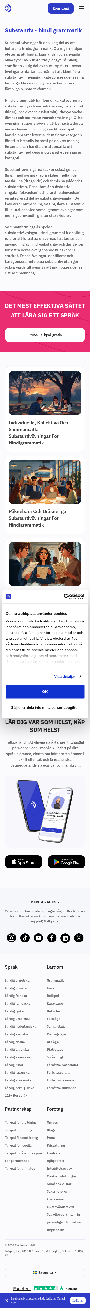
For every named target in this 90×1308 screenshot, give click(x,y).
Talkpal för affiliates (20, 1168)
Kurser (52, 988)
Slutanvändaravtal (60, 1207)
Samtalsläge (56, 1026)
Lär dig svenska (16, 1034)
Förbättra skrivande (61, 1088)
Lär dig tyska (14, 1011)
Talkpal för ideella (18, 1145)
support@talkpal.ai (44, 921)
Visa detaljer (64, 676)
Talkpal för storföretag (21, 1138)
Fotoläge (53, 1019)
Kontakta (54, 1153)
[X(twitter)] (79, 938)
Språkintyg (55, 1057)
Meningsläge (56, 1034)
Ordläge (53, 1042)
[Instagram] (11, 938)
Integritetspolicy (59, 1168)
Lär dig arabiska (17, 1049)
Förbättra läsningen (61, 1080)
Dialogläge (55, 1049)
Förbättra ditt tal (59, 1072)
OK (45, 692)
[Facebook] (52, 938)
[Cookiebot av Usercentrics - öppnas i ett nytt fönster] (64, 596)
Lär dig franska (16, 996)
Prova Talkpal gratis (45, 334)
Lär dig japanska (17, 1072)
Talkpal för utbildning (20, 1122)
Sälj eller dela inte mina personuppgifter (45, 707)
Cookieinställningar (61, 1176)
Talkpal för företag (18, 1130)
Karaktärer (55, 1003)
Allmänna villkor (59, 1184)
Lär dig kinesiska (17, 1057)
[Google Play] (66, 861)
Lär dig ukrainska (17, 1019)
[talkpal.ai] (8, 8)
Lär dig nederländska (20, 1026)
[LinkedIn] (65, 938)
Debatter (53, 1011)
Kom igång (61, 8)
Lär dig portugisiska (19, 1088)
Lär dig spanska (16, 988)
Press (51, 1138)
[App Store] (23, 861)
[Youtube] (38, 938)
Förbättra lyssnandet (62, 1065)
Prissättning (56, 1145)
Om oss (52, 1122)
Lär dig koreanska (18, 1080)
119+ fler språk (16, 1095)
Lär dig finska (15, 1042)
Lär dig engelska (17, 980)
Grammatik (55, 980)
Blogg (51, 1130)
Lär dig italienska (17, 1003)
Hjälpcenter (55, 1161)
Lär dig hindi (14, 1065)
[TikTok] (25, 938)
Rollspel (53, 996)
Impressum (55, 1230)
